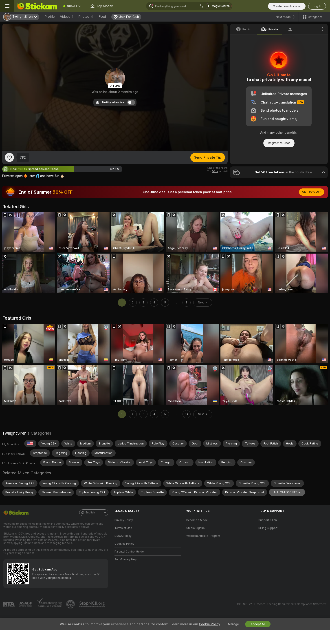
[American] (30, 443)
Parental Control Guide (129, 551)
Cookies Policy (124, 543)
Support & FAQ (267, 520)
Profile (49, 17)
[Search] (201, 6)
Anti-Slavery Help (125, 559)
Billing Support (267, 528)
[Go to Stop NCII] (92, 604)
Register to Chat (279, 143)
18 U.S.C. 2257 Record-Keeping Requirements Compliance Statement (281, 604)
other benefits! (286, 132)
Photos (85, 17)
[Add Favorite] (9, 157)
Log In (317, 6)
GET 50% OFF (311, 191)
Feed (102, 17)
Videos (66, 17)
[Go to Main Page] (36, 6)
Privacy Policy (123, 520)
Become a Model (197, 520)
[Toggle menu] (7, 6)
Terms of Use (123, 528)
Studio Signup (195, 528)
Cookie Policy (209, 624)
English (90, 512)
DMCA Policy (123, 535)
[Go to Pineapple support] (71, 604)
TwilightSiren (14, 433)
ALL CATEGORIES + (287, 492)
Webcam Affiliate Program (203, 535)
